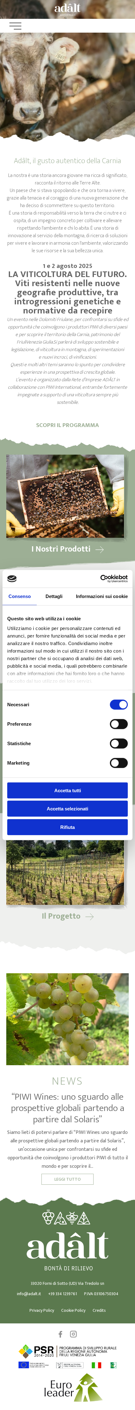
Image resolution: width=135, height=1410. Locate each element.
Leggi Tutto (67, 1179)
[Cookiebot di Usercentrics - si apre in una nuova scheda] (100, 579)
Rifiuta (67, 827)
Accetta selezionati (67, 808)
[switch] (119, 724)
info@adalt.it (29, 1293)
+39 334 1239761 (62, 1293)
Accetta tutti (67, 790)
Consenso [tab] (19, 596)
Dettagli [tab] (54, 596)
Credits (99, 1310)
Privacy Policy (42, 1310)
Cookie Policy (73, 1310)
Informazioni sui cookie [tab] (102, 596)
